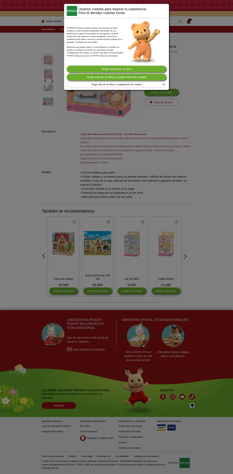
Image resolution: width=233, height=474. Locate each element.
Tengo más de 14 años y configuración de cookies (116, 84)
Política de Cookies (82, 55)
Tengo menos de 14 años (116, 69)
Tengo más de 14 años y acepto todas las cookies (116, 77)
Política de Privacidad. (108, 55)
